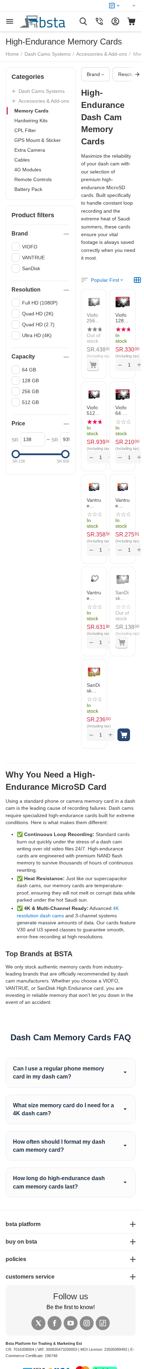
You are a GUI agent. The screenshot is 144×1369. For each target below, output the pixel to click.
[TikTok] (103, 1323)
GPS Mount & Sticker (37, 140)
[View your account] (115, 21)
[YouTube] (71, 1323)
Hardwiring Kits (31, 120)
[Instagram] (87, 1323)
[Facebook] (55, 1323)
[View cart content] (131, 21)
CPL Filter (25, 130)
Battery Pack (28, 189)
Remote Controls (33, 179)
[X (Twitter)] (38, 1323)
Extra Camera (29, 150)
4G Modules (27, 169)
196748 (51, 1356)
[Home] (50, 21)
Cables (22, 160)
